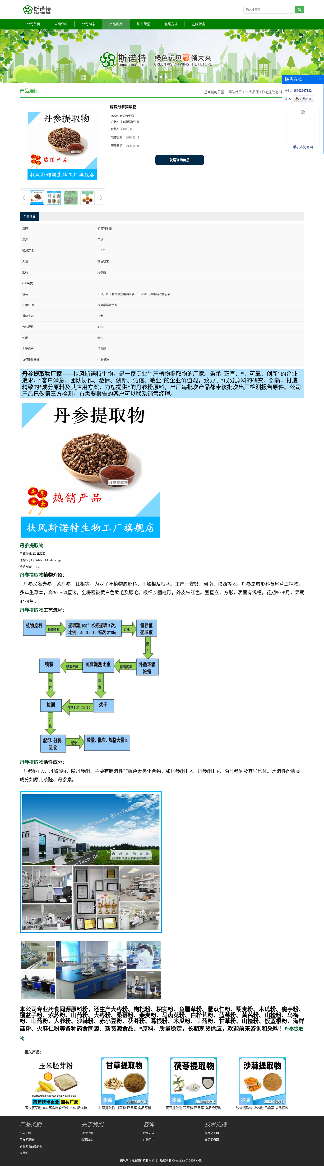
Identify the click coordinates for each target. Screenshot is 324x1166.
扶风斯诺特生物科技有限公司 (138, 1160)
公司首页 (33, 24)
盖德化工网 (212, 1133)
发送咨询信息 (180, 160)
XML (198, 1160)
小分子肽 (25, 1133)
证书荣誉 (143, 24)
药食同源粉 (27, 1140)
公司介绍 (61, 24)
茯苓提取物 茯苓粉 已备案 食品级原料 (194, 1108)
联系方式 (171, 24)
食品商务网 (212, 1140)
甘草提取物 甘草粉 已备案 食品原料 (124, 1108)
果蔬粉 (24, 1153)
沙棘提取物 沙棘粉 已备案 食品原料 (262, 1108)
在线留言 (198, 24)
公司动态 (88, 24)
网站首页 (235, 92)
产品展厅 (116, 24)
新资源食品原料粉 (31, 1146)
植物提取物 (270, 92)
